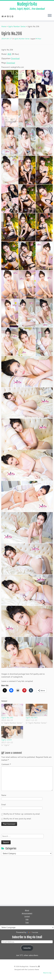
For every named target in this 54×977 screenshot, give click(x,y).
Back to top (47, 973)
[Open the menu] (50, 16)
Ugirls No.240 (7, 717)
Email (3, 804)
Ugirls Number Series (17, 26)
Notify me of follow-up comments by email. (22, 814)
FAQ (27, 919)
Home (3, 26)
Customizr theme (33, 969)
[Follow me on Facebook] (8, 16)
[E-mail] (3, 16)
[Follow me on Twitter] (5, 16)
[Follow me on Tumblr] (11, 16)
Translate (35, 932)
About (27, 910)
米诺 (9, 54)
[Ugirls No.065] (36, 710)
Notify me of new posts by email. (17, 818)
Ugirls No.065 (31, 717)
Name (3, 795)
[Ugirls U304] (12, 732)
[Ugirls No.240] (12, 710)
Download (15, 58)
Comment (6, 764)
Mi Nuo (38, 38)
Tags (27, 922)
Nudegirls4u (27, 4)
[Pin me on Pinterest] (13, 16)
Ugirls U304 (6, 740)
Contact (27, 916)
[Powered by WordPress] (39, 966)
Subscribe (27, 948)
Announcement (27, 913)
